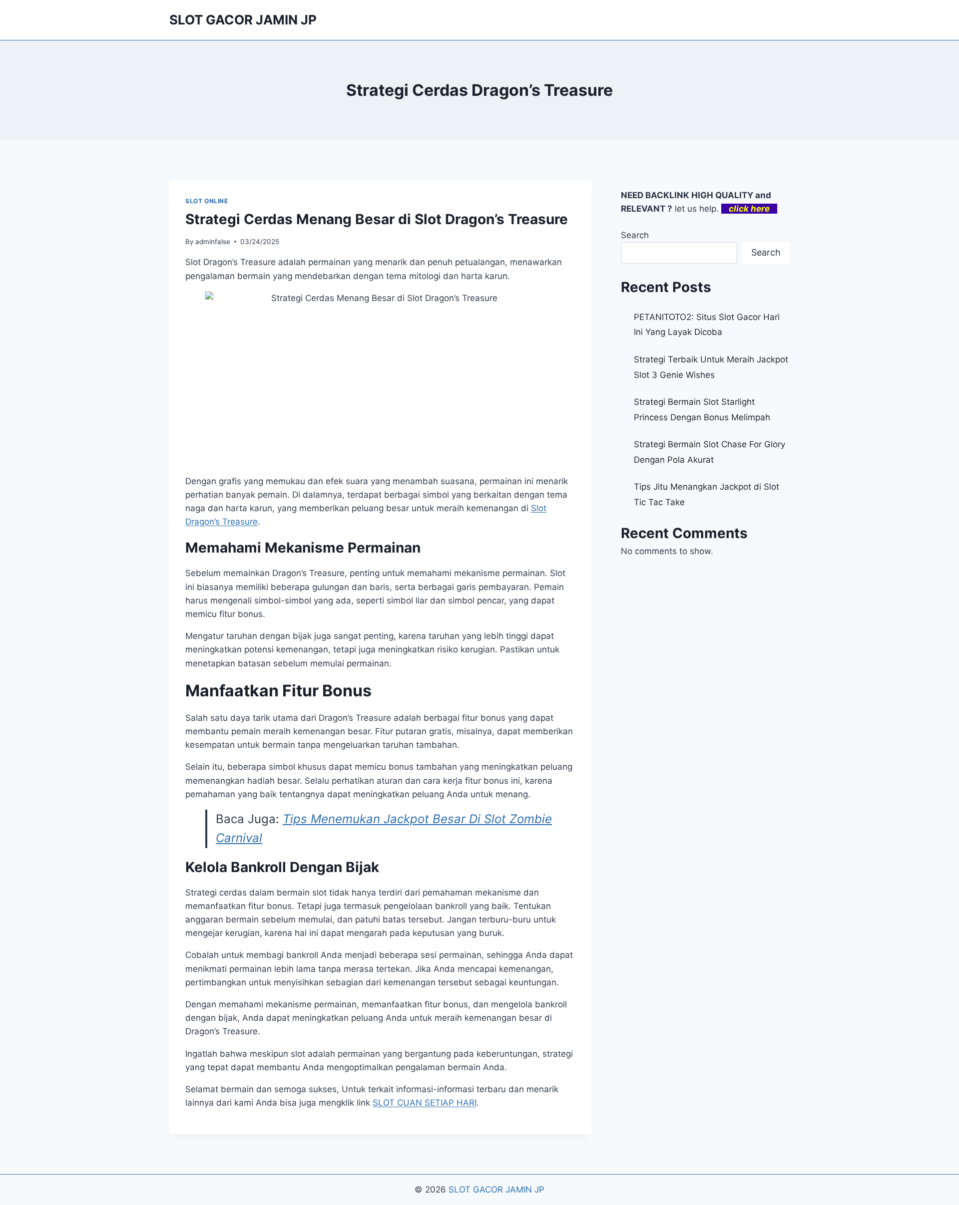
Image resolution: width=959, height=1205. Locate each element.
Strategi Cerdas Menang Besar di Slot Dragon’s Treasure (376, 219)
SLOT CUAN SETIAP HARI (425, 1103)
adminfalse (212, 242)
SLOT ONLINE (206, 201)
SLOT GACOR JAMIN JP (496, 1190)
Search (635, 235)
